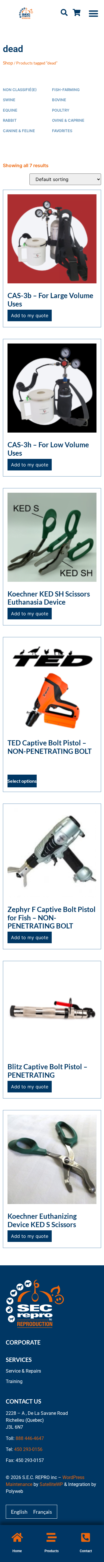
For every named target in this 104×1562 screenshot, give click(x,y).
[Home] (17, 1537)
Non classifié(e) (20, 90)
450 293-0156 (28, 1449)
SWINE (9, 100)
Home (17, 1551)
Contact (86, 1551)
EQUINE (10, 110)
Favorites (62, 131)
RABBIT (10, 120)
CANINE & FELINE (19, 131)
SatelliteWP (51, 1484)
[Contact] (86, 1537)
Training (14, 1381)
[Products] (52, 1537)
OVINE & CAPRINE (68, 120)
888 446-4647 (30, 1438)
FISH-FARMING (66, 90)
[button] (93, 13)
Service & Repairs (23, 1371)
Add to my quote (29, 315)
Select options (22, 781)
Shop (8, 62)
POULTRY (60, 110)
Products (51, 1551)
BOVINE (59, 100)
